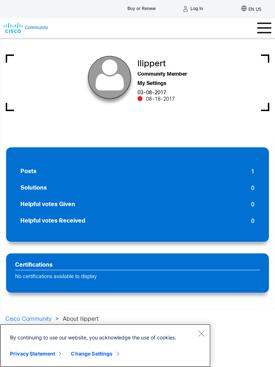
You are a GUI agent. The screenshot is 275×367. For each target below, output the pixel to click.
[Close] (201, 333)
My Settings (152, 83)
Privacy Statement (32, 354)
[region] (105, 345)
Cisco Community (28, 319)
